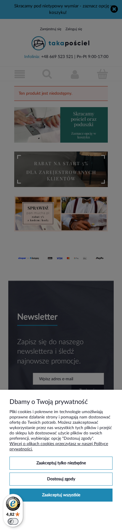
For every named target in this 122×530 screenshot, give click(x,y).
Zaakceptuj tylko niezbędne (61, 463)
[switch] (13, 521)
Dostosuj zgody (61, 479)
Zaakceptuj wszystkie (61, 495)
